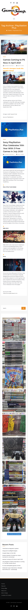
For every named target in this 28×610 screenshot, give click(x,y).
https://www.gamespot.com (10, 293)
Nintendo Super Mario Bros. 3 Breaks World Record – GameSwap (12, 568)
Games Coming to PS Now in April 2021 (12, 559)
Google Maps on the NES (9, 553)
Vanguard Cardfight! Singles (9, 550)
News (4, 56)
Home (9, 30)
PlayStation (10, 117)
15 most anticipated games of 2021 (11, 565)
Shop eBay (4, 588)
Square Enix (14, 114)
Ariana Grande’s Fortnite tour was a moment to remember (11, 556)
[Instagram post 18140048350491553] (14, 448)
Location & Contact (6, 595)
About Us (3, 590)
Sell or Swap (4, 593)
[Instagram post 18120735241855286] (14, 377)
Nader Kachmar (10, 65)
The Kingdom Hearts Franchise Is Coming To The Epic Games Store (13, 562)
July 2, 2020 (21, 154)
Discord (3, 586)
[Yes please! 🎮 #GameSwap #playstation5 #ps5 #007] (14, 520)
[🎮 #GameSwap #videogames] (14, 472)
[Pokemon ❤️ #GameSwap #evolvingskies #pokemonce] (14, 424)
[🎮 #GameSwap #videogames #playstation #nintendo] (14, 496)
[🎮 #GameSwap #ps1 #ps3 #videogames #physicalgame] (14, 353)
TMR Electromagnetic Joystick (10, 548)
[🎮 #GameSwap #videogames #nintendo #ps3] (14, 329)
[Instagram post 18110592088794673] (14, 400)
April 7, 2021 (21, 65)
